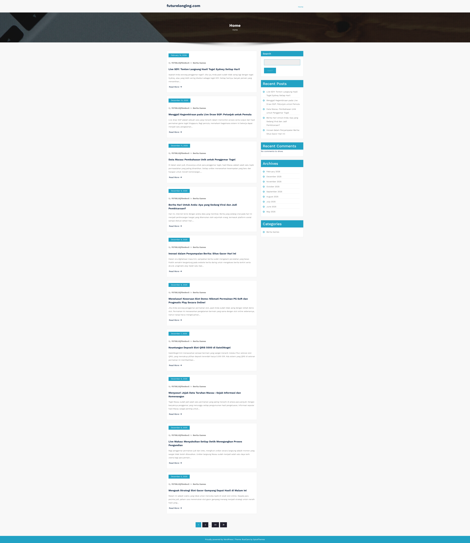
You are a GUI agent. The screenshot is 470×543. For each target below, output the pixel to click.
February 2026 (273, 171)
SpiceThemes (259, 539)
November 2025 (273, 181)
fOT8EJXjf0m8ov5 (180, 63)
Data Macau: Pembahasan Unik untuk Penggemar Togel (202, 159)
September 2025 (274, 191)
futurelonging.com (183, 6)
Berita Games (199, 63)
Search (267, 53)
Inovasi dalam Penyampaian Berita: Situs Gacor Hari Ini (202, 253)
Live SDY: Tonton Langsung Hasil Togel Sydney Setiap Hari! (204, 69)
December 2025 (273, 176)
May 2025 (270, 212)
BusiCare (246, 539)
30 (215, 525)
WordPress (228, 539)
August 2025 (272, 196)
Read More (174, 87)
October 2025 (272, 186)
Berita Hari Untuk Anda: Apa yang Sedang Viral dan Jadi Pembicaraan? (282, 121)
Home (300, 7)
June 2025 (271, 206)
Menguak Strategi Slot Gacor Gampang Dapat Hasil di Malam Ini (208, 490)
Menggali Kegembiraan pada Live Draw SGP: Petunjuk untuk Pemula (210, 114)
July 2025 (271, 201)
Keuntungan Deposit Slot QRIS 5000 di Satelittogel (200, 347)
